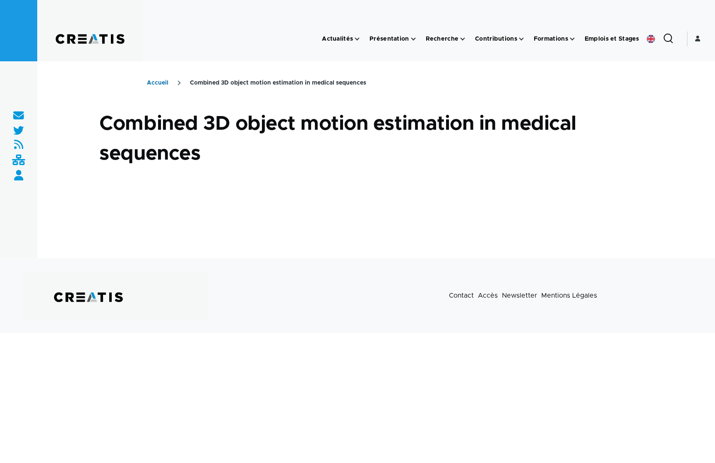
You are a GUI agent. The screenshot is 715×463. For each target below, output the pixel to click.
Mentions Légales (569, 295)
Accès (488, 295)
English (651, 39)
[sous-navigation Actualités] (357, 39)
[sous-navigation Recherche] (462, 39)
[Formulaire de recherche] (668, 39)
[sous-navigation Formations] (572, 39)
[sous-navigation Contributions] (521, 39)
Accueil (157, 83)
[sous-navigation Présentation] (413, 39)
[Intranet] (18, 160)
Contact (461, 295)
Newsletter (519, 295)
